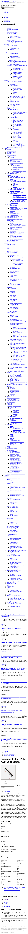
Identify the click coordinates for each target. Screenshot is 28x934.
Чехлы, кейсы (13, 237)
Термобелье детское (18, 113)
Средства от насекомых (13, 585)
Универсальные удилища (16, 470)
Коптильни (9, 245)
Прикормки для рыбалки (16, 422)
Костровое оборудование (13, 526)
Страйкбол (6, 475)
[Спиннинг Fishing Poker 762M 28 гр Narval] (8, 779)
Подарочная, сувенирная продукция (16, 216)
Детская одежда (14, 109)
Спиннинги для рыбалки (16, 463)
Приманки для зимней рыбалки (18, 347)
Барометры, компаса (15, 606)
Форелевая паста (14, 423)
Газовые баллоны (14, 507)
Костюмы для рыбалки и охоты (17, 97)
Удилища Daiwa (14, 464)
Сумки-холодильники (15, 601)
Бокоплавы (15, 352)
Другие (11, 434)
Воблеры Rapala (17, 430)
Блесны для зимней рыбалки (20, 351)
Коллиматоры (16, 165)
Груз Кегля (12, 293)
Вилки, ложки (13, 556)
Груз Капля (12, 292)
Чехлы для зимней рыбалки (17, 370)
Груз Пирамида (13, 299)
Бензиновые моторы (15, 484)
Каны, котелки (13, 559)
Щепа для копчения (12, 252)
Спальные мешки (11, 582)
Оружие (9, 175)
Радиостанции (13, 502)
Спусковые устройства (15, 575)
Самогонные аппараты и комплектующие (13, 39)
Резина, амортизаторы (15, 277)
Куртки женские (17, 124)
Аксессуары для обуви (12, 53)
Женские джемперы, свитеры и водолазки (18, 121)
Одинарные (13, 392)
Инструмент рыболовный (16, 257)
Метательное (13, 180)
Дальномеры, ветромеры (16, 159)
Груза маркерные (14, 308)
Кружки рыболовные (15, 268)
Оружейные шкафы (12, 173)
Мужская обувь (13, 74)
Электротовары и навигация (14, 603)
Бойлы (11, 408)
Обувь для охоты (11, 54)
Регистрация (7, 12)
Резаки (11, 514)
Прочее (11, 276)
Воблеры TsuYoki (17, 431)
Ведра (11, 256)
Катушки (9, 372)
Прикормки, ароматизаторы (14, 406)
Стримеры (12, 444)
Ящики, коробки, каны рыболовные (16, 474)
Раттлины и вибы (17, 362)
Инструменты (10, 520)
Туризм (5, 504)
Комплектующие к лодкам (13, 478)
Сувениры (12, 554)
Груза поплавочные (14, 309)
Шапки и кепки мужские (19, 145)
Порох (11, 212)
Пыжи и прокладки (14, 213)
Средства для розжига (12, 251)
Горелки (12, 508)
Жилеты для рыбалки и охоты (17, 96)
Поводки (12, 273)
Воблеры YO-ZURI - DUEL (20, 432)
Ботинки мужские (17, 76)
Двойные (12, 387)
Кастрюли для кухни (15, 34)
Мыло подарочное (14, 551)
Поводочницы (13, 275)
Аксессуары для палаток (16, 536)
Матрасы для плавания (12, 29)
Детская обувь (13, 66)
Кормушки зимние (14, 319)
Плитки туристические (15, 512)
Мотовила (12, 272)
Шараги (15, 363)
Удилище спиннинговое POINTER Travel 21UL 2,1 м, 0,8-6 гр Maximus (14, 888)
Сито (11, 283)
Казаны (11, 558)
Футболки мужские (17, 144)
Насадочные (16, 410)
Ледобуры (15, 331)
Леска (8, 396)
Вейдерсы (12, 84)
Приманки (9, 424)
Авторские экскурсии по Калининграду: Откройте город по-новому (11, 725)
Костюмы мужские (17, 135)
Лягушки (12, 436)
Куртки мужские (17, 136)
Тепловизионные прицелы (19, 171)
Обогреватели (13, 511)
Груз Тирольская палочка (16, 303)
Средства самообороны (12, 240)
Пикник (6, 243)
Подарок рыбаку (11, 402)
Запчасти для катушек (15, 375)
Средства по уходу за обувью (14, 78)
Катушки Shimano (14, 380)
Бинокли (12, 157)
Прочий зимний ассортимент (17, 364)
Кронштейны (13, 160)
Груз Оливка (13, 297)
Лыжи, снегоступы (11, 151)
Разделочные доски (14, 36)
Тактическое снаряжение (16, 236)
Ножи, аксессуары (11, 155)
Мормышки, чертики (18, 356)
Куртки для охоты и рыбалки (17, 98)
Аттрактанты (13, 407)
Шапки (14, 93)
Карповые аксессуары (15, 259)
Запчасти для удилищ (15, 455)
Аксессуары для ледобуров (19, 328)
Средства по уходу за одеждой (14, 147)
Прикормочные (16, 412)
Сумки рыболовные (12, 448)
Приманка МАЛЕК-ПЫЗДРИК (18, 360)
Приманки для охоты (12, 217)
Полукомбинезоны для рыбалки (18, 62)
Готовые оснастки (11, 285)
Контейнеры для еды (15, 560)
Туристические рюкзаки (13, 589)
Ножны (11, 228)
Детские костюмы (17, 110)
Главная (6, 14)
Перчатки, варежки (14, 101)
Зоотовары (6, 44)
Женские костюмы (17, 123)
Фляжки (9, 593)
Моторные (12, 482)
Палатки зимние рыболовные (17, 343)
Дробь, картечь (13, 207)
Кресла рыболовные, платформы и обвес (17, 384)
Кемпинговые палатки (15, 538)
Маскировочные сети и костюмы (18, 225)
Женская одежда (14, 117)
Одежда (6, 80)
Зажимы (12, 572)
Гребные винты (13, 486)
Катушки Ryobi (13, 379)
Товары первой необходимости (14, 41)
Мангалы (9, 247)
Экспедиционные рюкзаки (16, 591)
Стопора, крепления (15, 284)
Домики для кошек (11, 50)
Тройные (12, 395)
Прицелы (12, 164)
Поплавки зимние (14, 344)
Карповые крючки (14, 390)
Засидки (12, 221)
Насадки (12, 419)
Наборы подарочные (15, 552)
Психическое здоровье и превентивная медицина (14, 642)
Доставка (6, 17)
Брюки (11, 82)
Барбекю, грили (11, 244)
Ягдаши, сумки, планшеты (16, 239)
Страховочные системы (16, 576)
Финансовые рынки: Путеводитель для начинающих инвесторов (11, 711)
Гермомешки (10, 518)
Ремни (11, 235)
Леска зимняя (13, 337)
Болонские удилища (15, 452)
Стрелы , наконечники (18, 188)
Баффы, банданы (17, 88)
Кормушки (12, 267)
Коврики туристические (13, 524)
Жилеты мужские (17, 133)
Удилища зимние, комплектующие (18, 367)
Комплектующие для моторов (17, 487)
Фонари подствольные (15, 172)
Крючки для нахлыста (15, 391)
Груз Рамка (12, 301)
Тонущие (15, 415)
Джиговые (12, 388)
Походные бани (14, 542)
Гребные (12, 480)
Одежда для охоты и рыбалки (14, 81)
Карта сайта (7, 21)
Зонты (8, 519)
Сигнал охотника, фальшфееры (14, 219)
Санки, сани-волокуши (15, 366)
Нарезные (12, 211)
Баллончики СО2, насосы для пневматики (19, 195)
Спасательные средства (13, 492)
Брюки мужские (17, 129)
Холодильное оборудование (14, 595)
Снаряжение (10, 220)
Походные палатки (14, 543)
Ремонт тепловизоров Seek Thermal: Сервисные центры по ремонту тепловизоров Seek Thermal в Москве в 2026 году (14, 739)
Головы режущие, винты (19, 329)
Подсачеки (9, 403)
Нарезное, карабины (15, 191)
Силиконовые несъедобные (17, 442)
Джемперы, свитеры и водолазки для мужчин (18, 131)
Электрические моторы (16, 490)
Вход (5, 10)
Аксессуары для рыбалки (13, 255)
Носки (11, 100)
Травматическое (14, 203)
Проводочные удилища (15, 462)
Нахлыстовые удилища (15, 460)
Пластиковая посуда (12, 32)
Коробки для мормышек (16, 320)
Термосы (9, 587)
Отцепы (12, 341)
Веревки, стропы (14, 571)
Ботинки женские (17, 72)
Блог (5, 16)
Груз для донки (13, 288)
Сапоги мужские (17, 77)
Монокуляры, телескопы (16, 161)
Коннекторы (13, 265)
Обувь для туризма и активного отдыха (17, 65)
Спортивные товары (12, 583)
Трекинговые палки (15, 578)
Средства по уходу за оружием (17, 201)
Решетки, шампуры (11, 249)
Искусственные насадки (19, 355)
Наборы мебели (14, 528)
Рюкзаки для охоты (14, 590)
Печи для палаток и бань (16, 540)
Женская (12, 70)
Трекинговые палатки (15, 546)
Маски (14, 90)
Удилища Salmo (13, 466)
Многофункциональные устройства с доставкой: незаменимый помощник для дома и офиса (14, 669)
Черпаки (12, 368)
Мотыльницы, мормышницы (17, 339)
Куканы (12, 269)
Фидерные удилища (15, 471)
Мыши (11, 439)
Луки (14, 185)
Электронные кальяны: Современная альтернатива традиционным (11, 629)
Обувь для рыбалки (11, 60)
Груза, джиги (10, 287)
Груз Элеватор (13, 305)
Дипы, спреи (13, 416)
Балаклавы (15, 86)
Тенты (11, 544)
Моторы (9, 483)
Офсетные (12, 394)
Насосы (8, 491)
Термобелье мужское (18, 143)
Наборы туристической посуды (17, 564)
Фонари (9, 594)
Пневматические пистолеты (20, 199)
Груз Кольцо (13, 295)
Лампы (11, 510)
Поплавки (9, 404)
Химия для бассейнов (12, 42)
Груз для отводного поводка (17, 289)
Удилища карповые (14, 468)
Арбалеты (15, 184)
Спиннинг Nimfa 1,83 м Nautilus (12, 890)
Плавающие (16, 411)
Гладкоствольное (14, 176)
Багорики (12, 313)
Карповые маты (17, 261)
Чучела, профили (11, 241)
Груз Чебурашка (14, 304)
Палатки (9, 535)
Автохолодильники (14, 597)
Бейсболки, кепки (17, 89)
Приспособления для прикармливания (18, 263)
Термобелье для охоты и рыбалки (18, 102)
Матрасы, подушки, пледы (13, 30)
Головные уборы (14, 85)
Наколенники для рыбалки (16, 340)
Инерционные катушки (16, 376)
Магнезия (12, 574)
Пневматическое (14, 193)
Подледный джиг (17, 358)
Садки (8, 446)
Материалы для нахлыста (13, 398)
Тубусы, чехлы (10, 450)
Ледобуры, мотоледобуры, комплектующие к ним (16, 324)
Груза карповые (14, 307)
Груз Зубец (12, 291)
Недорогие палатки (14, 539)
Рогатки (15, 187)
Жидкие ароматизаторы (16, 418)
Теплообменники (14, 515)
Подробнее (3, 624)
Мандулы (12, 438)
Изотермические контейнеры (17, 599)
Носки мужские (17, 137)
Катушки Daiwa (14, 378)
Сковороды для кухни (15, 37)
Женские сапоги (17, 73)
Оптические (16, 169)
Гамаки (8, 516)
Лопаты (12, 522)
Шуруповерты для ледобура (20, 336)
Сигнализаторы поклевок (16, 281)
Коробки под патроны (15, 224)
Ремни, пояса (16, 141)
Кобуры (11, 223)
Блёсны (11, 426)
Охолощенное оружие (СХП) (17, 192)
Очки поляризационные (13, 400)
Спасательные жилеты (15, 494)
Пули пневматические (18, 200)
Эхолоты (12, 503)
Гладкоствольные (14, 205)
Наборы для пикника (12, 534)
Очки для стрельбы (14, 229)
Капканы (9, 149)
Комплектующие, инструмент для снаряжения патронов (18, 209)
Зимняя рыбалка (11, 312)
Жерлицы (12, 315)
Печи (8, 248)
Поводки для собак (14, 48)
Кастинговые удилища (15, 456)
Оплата (5, 18)
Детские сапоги (17, 68)
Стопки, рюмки (14, 567)
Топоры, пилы (13, 523)
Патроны (9, 204)
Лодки (8, 479)
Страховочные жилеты (15, 496)
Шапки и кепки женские (19, 127)
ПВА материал (13, 420)
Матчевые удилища (14, 458)
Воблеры (12, 427)
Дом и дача (6, 26)
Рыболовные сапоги (15, 64)
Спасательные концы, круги (17, 495)
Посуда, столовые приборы (13, 555)
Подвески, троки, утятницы (17, 232)
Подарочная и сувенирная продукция (16, 550)
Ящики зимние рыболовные (17, 371)
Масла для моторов (14, 488)
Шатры (11, 548)
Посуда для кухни (11, 33)
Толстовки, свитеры (15, 104)
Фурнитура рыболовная (13, 472)
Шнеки (14, 335)
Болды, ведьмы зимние (18, 354)
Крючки (9, 386)
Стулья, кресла (13, 532)
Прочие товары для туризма (14, 568)
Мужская (12, 128)
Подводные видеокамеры (16, 500)
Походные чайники (14, 566)
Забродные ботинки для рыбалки (18, 61)
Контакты (6, 20)
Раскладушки (13, 530)
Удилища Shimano (14, 467)
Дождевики (12, 94)
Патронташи (13, 231)
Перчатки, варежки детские (20, 112)
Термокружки (10, 586)
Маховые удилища (14, 459)
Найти (2, 8)
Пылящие (15, 414)
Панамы (15, 92)
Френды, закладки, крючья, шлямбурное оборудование (16, 580)
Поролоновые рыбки (15, 440)
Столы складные (14, 531)
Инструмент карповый (18, 260)
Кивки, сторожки (14, 317)
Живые (11, 435)
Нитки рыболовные (12, 399)
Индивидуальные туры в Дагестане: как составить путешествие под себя (11, 656)
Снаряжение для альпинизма (14, 570)
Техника (6, 476)
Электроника (10, 498)
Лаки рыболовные (14, 271)
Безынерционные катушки (16, 374)
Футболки (12, 105)
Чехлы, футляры (17, 333)
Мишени (9, 153)
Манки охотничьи (11, 152)
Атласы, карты (13, 605)
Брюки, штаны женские (19, 119)
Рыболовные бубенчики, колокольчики (16, 279)
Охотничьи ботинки (15, 57)
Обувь (5, 52)
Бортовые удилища (14, 454)
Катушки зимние (14, 316)
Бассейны (9, 28)
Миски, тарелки (14, 563)
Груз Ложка (12, 296)
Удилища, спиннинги (12, 451)
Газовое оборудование (12, 506)
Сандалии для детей (18, 69)
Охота (5, 148)
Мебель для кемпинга (12, 527)
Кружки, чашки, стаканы (16, 562)
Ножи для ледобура (17, 332)
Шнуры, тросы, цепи (12, 602)
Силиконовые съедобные (16, 443)
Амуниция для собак (12, 45)
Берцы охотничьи (14, 56)
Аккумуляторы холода (15, 598)
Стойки (8, 447)
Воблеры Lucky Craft (18, 428)
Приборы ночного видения (16, 163)
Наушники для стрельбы (16, 227)
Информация (7, 791)
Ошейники (12, 46)
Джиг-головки (13, 311)
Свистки (12, 49)
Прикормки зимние (14, 345)
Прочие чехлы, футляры (16, 233)
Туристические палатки (16, 547)
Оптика (8, 156)
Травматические (14, 215)
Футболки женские (17, 125)
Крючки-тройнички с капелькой (18, 321)
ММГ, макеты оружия (15, 189)
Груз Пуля (12, 300)
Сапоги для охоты (14, 58)
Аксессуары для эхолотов (16, 499)
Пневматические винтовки (19, 197)
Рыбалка (6, 253)
